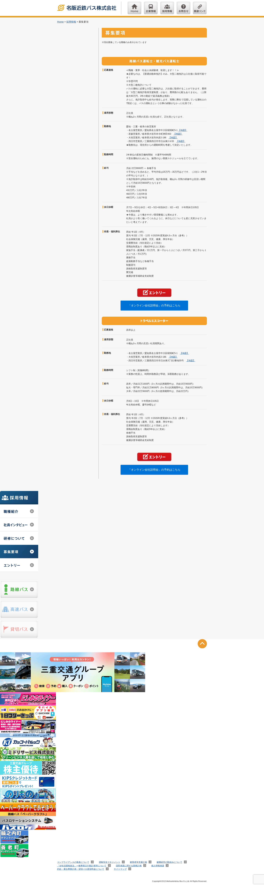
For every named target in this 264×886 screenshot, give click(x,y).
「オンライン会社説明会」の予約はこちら (154, 305)
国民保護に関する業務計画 (129, 865)
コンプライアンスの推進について (73, 862)
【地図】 (182, 130)
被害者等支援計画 (138, 862)
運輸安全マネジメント (109, 862)
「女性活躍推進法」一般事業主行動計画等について (81, 865)
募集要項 (19, 551)
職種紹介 (19, 511)
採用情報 (167, 8)
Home (134, 8)
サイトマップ (120, 869)
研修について (19, 538)
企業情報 (151, 8)
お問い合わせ (183, 8)
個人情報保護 (157, 865)
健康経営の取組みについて (169, 862)
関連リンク (200, 8)
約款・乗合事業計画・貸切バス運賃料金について (80, 869)
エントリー (19, 565)
